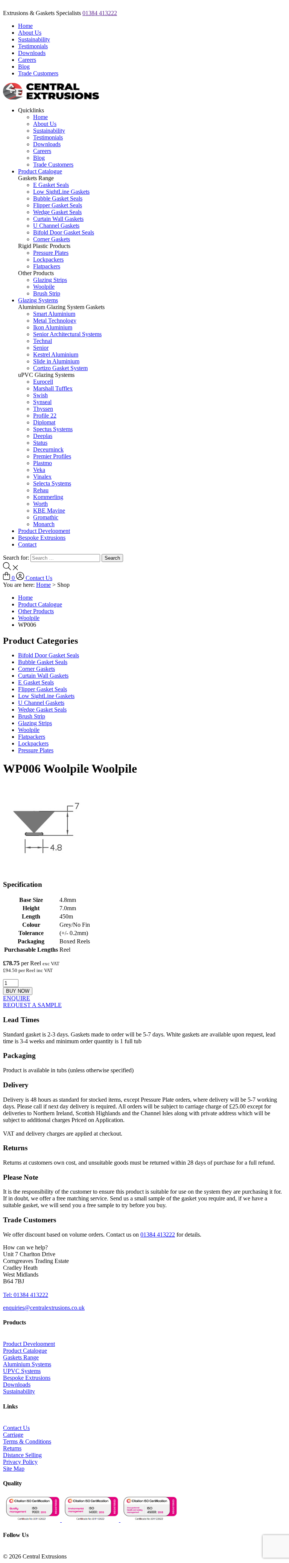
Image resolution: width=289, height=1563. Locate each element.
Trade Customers (38, 73)
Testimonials (33, 46)
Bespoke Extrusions (41, 537)
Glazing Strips (50, 280)
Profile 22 (44, 415)
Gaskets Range (21, 1357)
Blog (24, 66)
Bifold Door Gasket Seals (63, 232)
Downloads (32, 53)
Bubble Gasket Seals (57, 198)
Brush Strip (46, 293)
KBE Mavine (49, 510)
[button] (25, 1247)
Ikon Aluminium (52, 327)
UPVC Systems (22, 1371)
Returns (12, 1448)
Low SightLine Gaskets (61, 191)
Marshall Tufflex (53, 388)
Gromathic (45, 517)
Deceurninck (48, 449)
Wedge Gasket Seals (57, 212)
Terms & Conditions (27, 1441)
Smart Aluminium (54, 314)
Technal (42, 341)
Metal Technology (54, 320)
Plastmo (42, 463)
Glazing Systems (38, 300)
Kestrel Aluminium (55, 354)
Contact (27, 544)
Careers (27, 60)
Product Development (44, 531)
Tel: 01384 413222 (25, 1295)
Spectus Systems (53, 429)
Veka (39, 470)
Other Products (36, 611)
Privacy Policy (20, 1462)
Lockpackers (48, 259)
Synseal (42, 402)
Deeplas (42, 436)
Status (40, 442)
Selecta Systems (52, 483)
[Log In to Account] (21, 578)
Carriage (13, 1434)
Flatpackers (46, 266)
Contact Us (39, 578)
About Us (29, 32)
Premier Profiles (52, 456)
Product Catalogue (40, 171)
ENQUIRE (16, 998)
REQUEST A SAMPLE (32, 1005)
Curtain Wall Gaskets (58, 219)
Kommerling (48, 497)
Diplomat (44, 422)
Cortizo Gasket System (60, 368)
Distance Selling (22, 1455)
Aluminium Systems (27, 1364)
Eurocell (43, 381)
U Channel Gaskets (56, 225)
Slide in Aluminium (56, 361)
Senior (41, 347)
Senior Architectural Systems (67, 334)
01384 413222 (99, 13)
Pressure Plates (50, 253)
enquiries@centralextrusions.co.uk (44, 1307)
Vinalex (42, 476)
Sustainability (34, 39)
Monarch (44, 524)
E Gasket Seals (51, 185)
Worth (40, 504)
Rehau (41, 490)
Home (25, 26)
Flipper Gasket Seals (57, 205)
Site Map (13, 1468)
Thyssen (43, 409)
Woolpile (44, 286)
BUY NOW (17, 991)
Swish (40, 395)
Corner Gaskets (51, 239)
